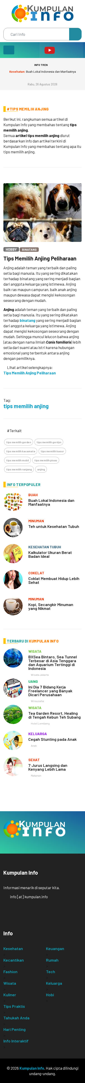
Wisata (9, 983)
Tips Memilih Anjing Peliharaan (39, 258)
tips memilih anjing (26, 406)
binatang (27, 320)
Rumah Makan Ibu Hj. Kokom (42, 71)
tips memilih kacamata (20, 451)
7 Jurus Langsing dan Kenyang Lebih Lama (47, 767)
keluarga (37, 734)
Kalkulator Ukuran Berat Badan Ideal (50, 554)
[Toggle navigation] (8, 50)
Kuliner (9, 994)
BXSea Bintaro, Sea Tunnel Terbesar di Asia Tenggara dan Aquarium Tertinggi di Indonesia (52, 662)
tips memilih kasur (52, 451)
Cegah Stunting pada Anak (52, 739)
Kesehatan (13, 948)
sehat (34, 760)
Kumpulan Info (31, 1068)
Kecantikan (13, 960)
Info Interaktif (16, 1040)
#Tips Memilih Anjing (28, 109)
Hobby (11, 249)
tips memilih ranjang (19, 469)
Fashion (10, 971)
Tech (50, 971)
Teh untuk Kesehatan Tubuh (53, 526)
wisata (34, 651)
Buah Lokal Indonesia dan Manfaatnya (51, 502)
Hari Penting (14, 1029)
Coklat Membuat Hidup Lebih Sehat (53, 580)
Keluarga (54, 983)
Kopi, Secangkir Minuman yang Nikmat (50, 606)
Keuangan (55, 948)
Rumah (52, 960)
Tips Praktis (14, 1006)
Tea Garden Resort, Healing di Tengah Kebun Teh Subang (54, 715)
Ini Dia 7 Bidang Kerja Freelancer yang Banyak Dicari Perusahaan (50, 690)
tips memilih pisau (45, 460)
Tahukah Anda (16, 1017)
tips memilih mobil (17, 460)
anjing (41, 469)
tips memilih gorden (18, 442)
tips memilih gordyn (48, 442)
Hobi (50, 994)
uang (33, 681)
